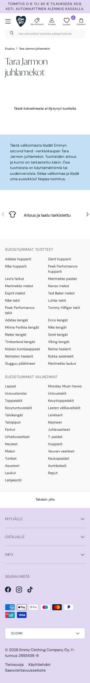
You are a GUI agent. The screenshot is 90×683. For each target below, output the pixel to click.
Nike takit (12, 300)
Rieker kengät (15, 334)
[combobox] (45, 33)
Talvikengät (14, 415)
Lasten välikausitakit (64, 408)
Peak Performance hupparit (63, 269)
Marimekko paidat (62, 278)
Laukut (10, 473)
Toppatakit (13, 400)
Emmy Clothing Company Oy (44, 649)
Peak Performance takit (19, 310)
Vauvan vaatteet (61, 451)
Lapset (10, 386)
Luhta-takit (57, 300)
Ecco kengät (58, 320)
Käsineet (55, 422)
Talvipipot (12, 422)
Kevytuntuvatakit (18, 408)
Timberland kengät (20, 342)
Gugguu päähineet (20, 363)
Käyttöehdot (39, 664)
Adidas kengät (16, 320)
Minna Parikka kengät (22, 327)
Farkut (10, 429)
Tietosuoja (14, 664)
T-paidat (55, 436)
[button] (81, 21)
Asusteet (12, 465)
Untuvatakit (57, 393)
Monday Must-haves (65, 386)
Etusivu (9, 48)
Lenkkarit (55, 415)
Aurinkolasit (57, 465)
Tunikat (10, 458)
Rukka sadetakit (61, 356)
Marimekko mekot (19, 286)
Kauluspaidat (58, 458)
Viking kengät (58, 342)
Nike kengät (57, 327)
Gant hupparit (59, 259)
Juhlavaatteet (59, 429)
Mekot (10, 451)
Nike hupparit (15, 266)
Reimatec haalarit (19, 356)
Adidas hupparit (18, 259)
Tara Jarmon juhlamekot (34, 48)
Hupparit (55, 444)
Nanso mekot (58, 286)
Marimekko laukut (62, 363)
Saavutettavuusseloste (25, 670)
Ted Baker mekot (61, 293)
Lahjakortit (13, 480)
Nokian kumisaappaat (22, 349)
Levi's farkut (14, 278)
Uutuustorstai (15, 393)
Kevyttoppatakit (61, 400)
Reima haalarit (59, 349)
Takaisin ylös (45, 499)
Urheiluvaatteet (17, 436)
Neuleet (11, 444)
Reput (53, 473)
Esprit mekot (15, 293)
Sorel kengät (58, 334)
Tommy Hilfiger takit (64, 307)
